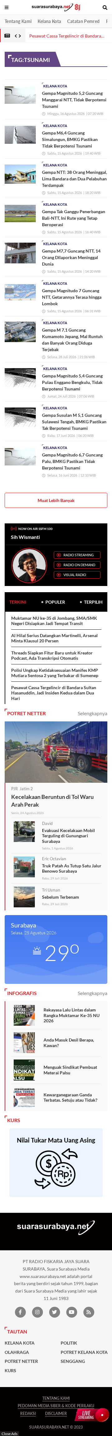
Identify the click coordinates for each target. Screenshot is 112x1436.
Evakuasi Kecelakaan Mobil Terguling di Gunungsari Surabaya (68, 836)
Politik (69, 1343)
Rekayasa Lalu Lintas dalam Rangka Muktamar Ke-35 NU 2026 (72, 1015)
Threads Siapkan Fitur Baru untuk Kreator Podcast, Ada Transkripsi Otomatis (52, 655)
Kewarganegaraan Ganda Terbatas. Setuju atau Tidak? (70, 1097)
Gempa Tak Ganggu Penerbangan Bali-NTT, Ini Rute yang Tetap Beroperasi (73, 218)
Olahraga (17, 1352)
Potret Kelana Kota (84, 1352)
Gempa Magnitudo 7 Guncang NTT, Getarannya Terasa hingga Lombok (71, 297)
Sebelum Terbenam (60, 897)
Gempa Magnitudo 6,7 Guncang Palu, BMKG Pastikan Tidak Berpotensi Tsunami (72, 461)
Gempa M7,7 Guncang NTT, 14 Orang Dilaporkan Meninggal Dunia (71, 257)
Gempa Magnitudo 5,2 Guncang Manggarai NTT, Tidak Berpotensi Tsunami (74, 99)
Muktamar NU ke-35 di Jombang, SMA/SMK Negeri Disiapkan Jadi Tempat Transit (54, 620)
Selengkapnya (92, 713)
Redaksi (28, 1413)
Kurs (10, 1370)
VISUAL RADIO (74, 575)
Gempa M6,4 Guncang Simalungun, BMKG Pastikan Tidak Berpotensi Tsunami (70, 139)
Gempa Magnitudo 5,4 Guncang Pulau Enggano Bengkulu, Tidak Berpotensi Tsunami (72, 382)
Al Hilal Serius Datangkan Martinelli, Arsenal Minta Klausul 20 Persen (54, 638)
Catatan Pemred (83, 21)
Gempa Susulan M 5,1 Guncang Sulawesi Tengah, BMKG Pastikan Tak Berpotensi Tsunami (74, 421)
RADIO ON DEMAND (79, 565)
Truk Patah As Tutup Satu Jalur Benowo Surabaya (71, 868)
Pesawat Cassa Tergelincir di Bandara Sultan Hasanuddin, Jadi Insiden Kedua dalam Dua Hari (53, 693)
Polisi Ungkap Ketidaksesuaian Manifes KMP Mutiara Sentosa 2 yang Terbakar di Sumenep (54, 672)
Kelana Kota (49, 21)
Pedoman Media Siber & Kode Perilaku (56, 1405)
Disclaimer (56, 1413)
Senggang (73, 1361)
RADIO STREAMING (78, 555)
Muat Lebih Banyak (56, 500)
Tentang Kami (18, 21)
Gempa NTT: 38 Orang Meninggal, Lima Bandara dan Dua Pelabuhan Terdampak (74, 179)
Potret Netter (21, 1361)
